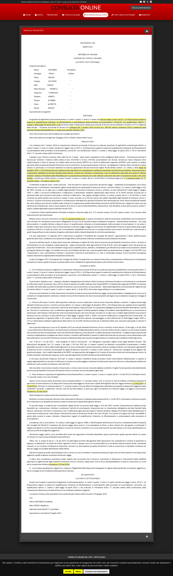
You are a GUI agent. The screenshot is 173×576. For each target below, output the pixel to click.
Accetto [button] (68, 571)
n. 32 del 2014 (137, 383)
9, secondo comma (133, 178)
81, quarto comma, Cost (50, 181)
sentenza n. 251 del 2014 (37, 391)
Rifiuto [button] (78, 571)
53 (142, 178)
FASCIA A (46, 2)
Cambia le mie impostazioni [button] (96, 571)
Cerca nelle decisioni (142, 8)
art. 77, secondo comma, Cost (73, 219)
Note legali (99, 557)
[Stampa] (147, 31)
